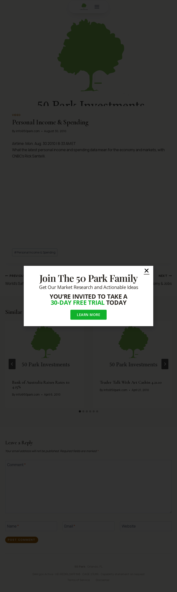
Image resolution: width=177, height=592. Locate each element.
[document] (88, 296)
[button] (146, 270)
